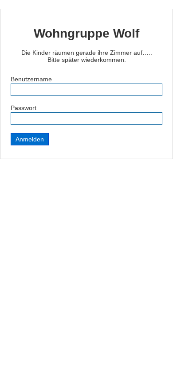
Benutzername (31, 79)
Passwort (23, 107)
